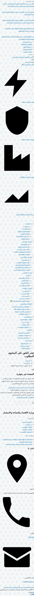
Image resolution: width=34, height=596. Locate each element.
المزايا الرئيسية (29, 62)
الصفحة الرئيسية (29, 387)
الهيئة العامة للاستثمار (25, 442)
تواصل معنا (20, 387)
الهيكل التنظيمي (27, 427)
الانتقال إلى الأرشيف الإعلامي (25, 397)
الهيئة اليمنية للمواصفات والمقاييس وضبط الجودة (17, 439)
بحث (30, 54)
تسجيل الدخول (27, 52)
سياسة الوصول (7, 587)
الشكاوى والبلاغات (26, 44)
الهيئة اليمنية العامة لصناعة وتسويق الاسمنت (18, 444)
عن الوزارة (27, 363)
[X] (31, 595)
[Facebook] (33, 595)
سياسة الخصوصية (28, 587)
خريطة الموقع (27, 47)
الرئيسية (27, 360)
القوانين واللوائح (27, 429)
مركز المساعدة (27, 42)
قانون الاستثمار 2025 (27, 64)
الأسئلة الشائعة (27, 49)
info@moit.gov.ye (28, 581)
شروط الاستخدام (18, 587)
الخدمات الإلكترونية (26, 432)
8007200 (31, 537)
